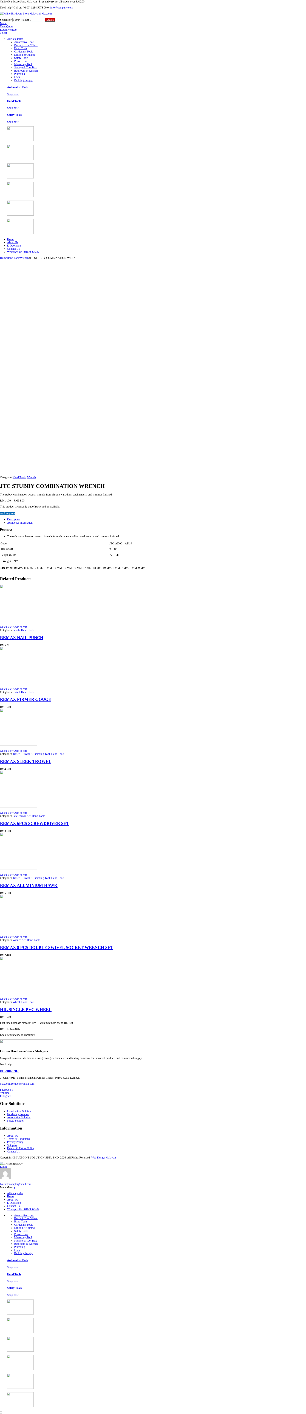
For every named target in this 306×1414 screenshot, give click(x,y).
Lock (17, 76)
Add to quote (7, 513)
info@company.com (61, 7)
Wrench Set (19, 939)
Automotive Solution (18, 1117)
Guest (15, 1184)
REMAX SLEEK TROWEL (25, 761)
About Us (12, 242)
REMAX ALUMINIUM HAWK (29, 885)
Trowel (17, 753)
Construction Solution (19, 1111)
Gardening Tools (23, 51)
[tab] (117, 519)
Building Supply (23, 80)
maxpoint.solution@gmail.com (17, 1083)
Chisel (16, 692)
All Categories (15, 38)
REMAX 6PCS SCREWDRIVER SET (34, 823)
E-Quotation (14, 245)
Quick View (7, 626)
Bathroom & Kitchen (26, 70)
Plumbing (19, 73)
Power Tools (21, 61)
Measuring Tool (23, 64)
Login (3, 1166)
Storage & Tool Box (25, 67)
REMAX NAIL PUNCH (21, 637)
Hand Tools (20, 48)
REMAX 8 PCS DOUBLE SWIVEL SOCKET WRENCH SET (56, 947)
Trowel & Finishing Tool (36, 753)
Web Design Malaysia (103, 1157)
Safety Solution (15, 1120)
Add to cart (20, 626)
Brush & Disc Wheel (26, 45)
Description (13, 519)
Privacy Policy (15, 1141)
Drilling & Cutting (24, 54)
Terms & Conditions (18, 1138)
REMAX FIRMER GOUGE (25, 699)
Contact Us (13, 248)
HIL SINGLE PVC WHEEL (26, 1009)
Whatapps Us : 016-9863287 (23, 251)
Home (10, 239)
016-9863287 (9, 1071)
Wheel (16, 1002)
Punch (16, 630)
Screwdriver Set (21, 815)
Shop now (13, 94)
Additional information (20, 522)
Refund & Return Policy (20, 1148)
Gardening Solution (18, 1114)
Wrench (24, 257)
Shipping (12, 1145)
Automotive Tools (24, 41)
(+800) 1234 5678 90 (35, 7)
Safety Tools (21, 57)
